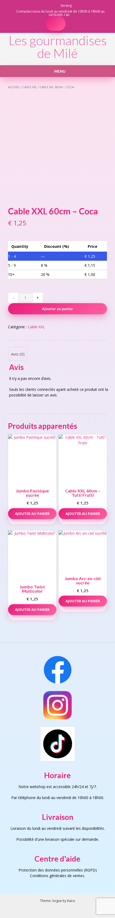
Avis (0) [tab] (18, 354)
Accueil (14, 87)
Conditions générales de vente (56, 875)
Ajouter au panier (57, 308)
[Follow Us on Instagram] (51, 5)
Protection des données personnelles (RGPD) (57, 870)
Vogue (57, 900)
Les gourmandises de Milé (58, 47)
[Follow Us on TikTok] (45, 5)
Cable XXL (29, 87)
